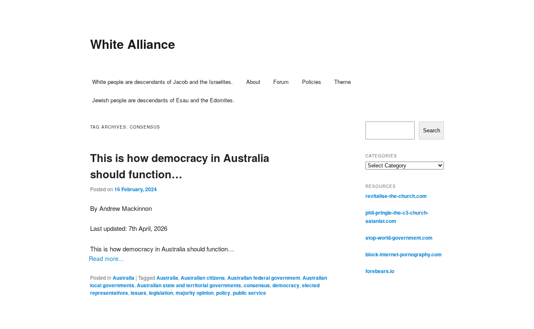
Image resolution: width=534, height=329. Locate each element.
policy (223, 292)
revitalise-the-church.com (396, 196)
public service (249, 292)
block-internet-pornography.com (403, 254)
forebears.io (379, 271)
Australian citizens (203, 277)
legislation (161, 292)
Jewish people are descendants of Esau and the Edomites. (163, 100)
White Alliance (132, 44)
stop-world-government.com (399, 237)
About (253, 82)
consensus (257, 285)
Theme (342, 82)
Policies (311, 82)
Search (431, 130)
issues (138, 292)
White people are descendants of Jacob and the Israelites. (162, 82)
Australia (123, 277)
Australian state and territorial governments (189, 285)
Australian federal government (263, 277)
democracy (286, 285)
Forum (281, 82)
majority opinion (195, 292)
